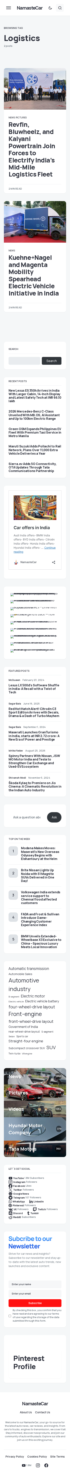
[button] (8, 7)
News (12, 117)
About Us (26, 1412)
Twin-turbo (14, 1053)
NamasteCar (30, 7)
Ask (54, 817)
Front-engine (25, 1014)
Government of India (23, 1027)
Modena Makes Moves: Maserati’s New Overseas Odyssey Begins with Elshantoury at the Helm (40, 853)
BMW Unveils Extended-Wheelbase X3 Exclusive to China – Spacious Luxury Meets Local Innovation (41, 941)
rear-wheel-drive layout (24, 1031)
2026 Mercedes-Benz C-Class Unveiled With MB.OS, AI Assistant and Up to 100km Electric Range (34, 415)
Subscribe (35, 1303)
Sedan (12, 1036)
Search (13, 349)
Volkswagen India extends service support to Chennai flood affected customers (40, 897)
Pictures (21, 117)
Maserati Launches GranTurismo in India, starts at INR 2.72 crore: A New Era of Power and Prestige (34, 735)
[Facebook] (46, 1465)
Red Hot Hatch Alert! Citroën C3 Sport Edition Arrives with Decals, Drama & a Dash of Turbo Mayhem (34, 712)
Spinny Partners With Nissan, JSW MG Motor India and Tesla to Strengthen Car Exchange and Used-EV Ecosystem (34, 761)
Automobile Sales (20, 974)
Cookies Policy (37, 1456)
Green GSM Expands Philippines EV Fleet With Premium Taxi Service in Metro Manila (35, 432)
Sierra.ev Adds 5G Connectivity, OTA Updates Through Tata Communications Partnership (33, 467)
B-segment (14, 996)
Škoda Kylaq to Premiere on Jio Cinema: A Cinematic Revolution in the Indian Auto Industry (35, 786)
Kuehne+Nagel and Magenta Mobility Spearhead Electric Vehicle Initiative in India (34, 275)
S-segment (47, 1031)
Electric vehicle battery (42, 1001)
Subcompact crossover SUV (27, 1048)
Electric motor (33, 996)
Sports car (22, 1036)
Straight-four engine (26, 1040)
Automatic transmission (29, 968)
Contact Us (42, 1412)
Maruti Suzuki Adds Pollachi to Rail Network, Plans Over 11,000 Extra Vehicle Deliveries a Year (35, 450)
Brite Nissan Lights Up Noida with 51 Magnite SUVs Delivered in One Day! (37, 875)
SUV (51, 1047)
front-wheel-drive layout (31, 1021)
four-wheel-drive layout (32, 1007)
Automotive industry (24, 984)
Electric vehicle (16, 1001)
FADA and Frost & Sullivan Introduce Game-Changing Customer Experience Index (40, 919)
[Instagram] (38, 1465)
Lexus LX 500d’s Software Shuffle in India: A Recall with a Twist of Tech (34, 688)
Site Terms (57, 1456)
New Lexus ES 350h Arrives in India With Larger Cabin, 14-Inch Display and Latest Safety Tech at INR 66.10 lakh (35, 396)
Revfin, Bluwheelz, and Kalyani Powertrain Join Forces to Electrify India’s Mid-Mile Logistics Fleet (32, 149)
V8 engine (27, 1053)
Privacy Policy (14, 1456)
